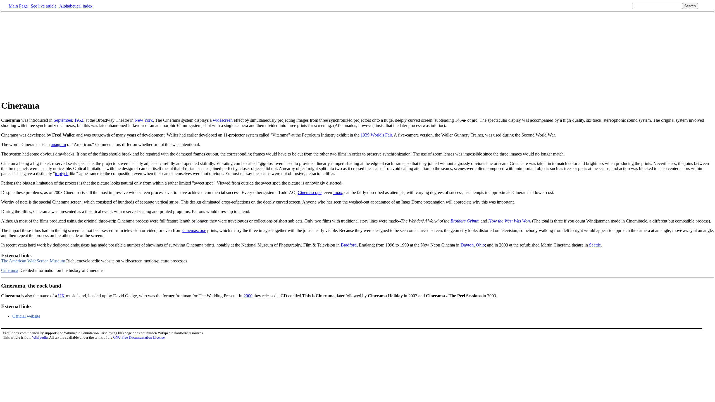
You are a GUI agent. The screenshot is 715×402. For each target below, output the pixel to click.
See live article (43, 6)
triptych (61, 173)
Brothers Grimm (465, 221)
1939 (365, 135)
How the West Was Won (509, 221)
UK (61, 295)
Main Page (18, 6)
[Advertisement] (48, 55)
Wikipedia (40, 337)
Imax (337, 192)
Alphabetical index (75, 6)
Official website (26, 316)
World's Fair (381, 135)
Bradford (349, 245)
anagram (58, 144)
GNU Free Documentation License (139, 337)
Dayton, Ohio (473, 245)
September (63, 120)
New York (144, 120)
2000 (248, 295)
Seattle (595, 245)
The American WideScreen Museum (33, 261)
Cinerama (9, 270)
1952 (78, 120)
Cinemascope (309, 192)
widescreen (223, 120)
